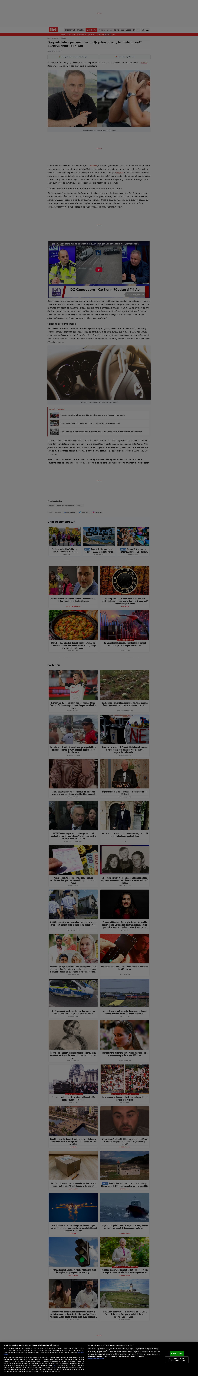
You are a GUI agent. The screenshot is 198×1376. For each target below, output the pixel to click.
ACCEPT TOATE (177, 1353)
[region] (99, 1359)
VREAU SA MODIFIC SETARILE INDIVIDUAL (177, 1359)
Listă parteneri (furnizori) (96, 1358)
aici (55, 1365)
